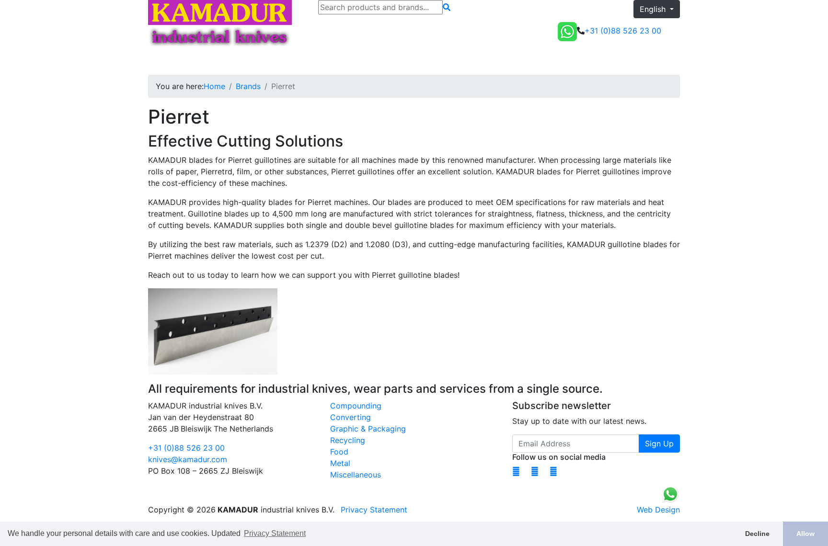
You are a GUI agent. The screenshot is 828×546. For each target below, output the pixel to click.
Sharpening (250, 61)
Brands (248, 86)
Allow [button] (805, 533)
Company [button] (339, 61)
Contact (385, 61)
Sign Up (659, 443)
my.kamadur (617, 61)
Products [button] (198, 61)
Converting (350, 417)
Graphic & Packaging (368, 428)
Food (339, 451)
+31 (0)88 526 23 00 (186, 448)
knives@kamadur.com (187, 459)
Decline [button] (757, 533)
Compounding (355, 405)
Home (162, 61)
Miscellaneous (355, 474)
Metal (340, 463)
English (654, 9)
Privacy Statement (374, 509)
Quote (665, 61)
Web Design (658, 509)
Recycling (347, 440)
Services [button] (293, 61)
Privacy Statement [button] (275, 533)
